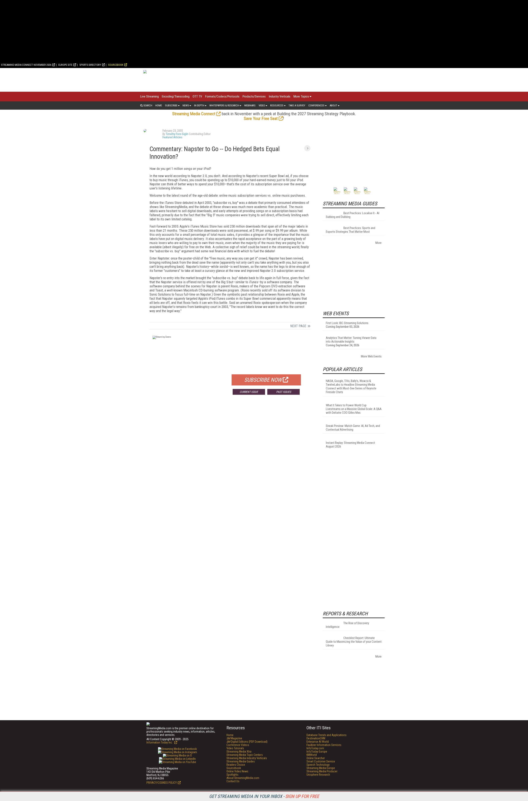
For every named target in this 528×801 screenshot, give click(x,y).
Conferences (316, 105)
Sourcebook (115, 64)
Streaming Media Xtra (238, 751)
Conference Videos (237, 745)
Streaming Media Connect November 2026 (26, 64)
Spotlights (232, 774)
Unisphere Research (318, 774)
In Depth (199, 105)
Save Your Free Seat (261, 118)
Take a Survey (297, 105)
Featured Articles (172, 137)
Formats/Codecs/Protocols (222, 96)
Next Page (298, 326)
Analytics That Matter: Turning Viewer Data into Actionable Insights (351, 339)
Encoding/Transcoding (176, 96)
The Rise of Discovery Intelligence (347, 625)
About (333, 105)
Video (262, 105)
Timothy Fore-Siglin (177, 134)
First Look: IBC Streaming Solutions (347, 323)
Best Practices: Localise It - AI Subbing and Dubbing (352, 215)
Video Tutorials (235, 748)
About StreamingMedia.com (242, 778)
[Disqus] (230, 458)
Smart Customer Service (320, 761)
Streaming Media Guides (240, 761)
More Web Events (371, 356)
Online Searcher (315, 758)
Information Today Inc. (159, 742)
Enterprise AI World (317, 741)
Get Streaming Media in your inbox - (264, 796)
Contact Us (232, 781)
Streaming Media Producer (321, 771)
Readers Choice (235, 764)
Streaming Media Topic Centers (244, 754)
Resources (276, 105)
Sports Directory (90, 64)
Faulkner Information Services (323, 745)
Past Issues (283, 391)
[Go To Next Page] (307, 148)
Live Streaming (149, 96)
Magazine (234, 738)
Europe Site (65, 64)
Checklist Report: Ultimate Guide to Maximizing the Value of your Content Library (354, 641)
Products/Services (254, 96)
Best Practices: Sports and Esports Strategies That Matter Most (350, 230)
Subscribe (171, 105)
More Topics (301, 96)
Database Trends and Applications (326, 735)
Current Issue (249, 391)
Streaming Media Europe (320, 768)
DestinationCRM (315, 738)
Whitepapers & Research (224, 105)
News (186, 105)
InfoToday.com (315, 748)
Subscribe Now (263, 380)
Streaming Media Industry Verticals (246, 758)
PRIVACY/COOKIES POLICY (161, 782)
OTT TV (197, 96)
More (378, 243)
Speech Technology (318, 764)
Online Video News (237, 771)
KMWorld (311, 754)
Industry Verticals (279, 96)
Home (158, 105)
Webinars (250, 105)
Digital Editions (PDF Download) (247, 741)
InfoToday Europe (316, 751)
